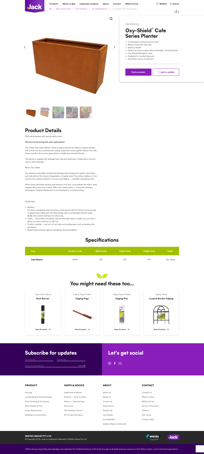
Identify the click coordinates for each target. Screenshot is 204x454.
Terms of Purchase (150, 406)
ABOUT (107, 385)
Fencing (28, 392)
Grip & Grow (108, 406)
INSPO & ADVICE (74, 385)
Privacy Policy (148, 419)
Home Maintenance (33, 410)
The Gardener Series (73, 410)
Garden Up (108, 410)
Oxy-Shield (108, 415)
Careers (145, 410)
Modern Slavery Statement (114, 424)
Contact (117, 4)
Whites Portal (131, 4)
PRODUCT (31, 385)
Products (53, 4)
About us (107, 392)
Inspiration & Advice (89, 4)
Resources (68, 406)
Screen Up (107, 401)
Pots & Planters (81, 9)
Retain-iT (107, 397)
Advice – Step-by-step (74, 401)
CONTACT (148, 385)
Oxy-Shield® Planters (100, 9)
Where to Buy (68, 4)
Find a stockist (138, 72)
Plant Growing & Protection (37, 401)
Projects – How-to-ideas (75, 397)
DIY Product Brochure (73, 415)
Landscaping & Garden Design (38, 397)
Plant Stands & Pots (63, 9)
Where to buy (148, 397)
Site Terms (146, 415)
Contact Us (147, 392)
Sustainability (109, 419)
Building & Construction (35, 415)
